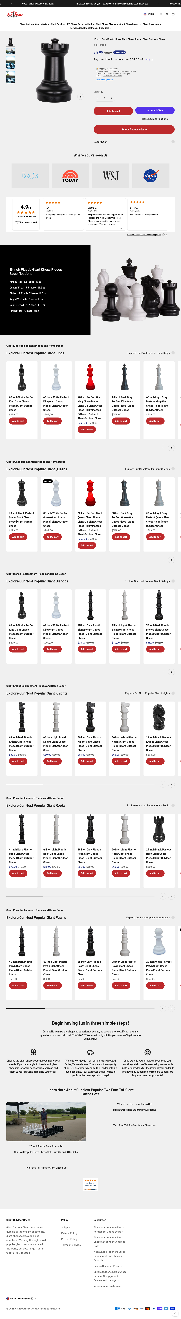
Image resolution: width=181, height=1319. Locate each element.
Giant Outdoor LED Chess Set (65, 24)
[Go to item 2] (10, 51)
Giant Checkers (151, 24)
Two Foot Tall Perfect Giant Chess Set (134, 1125)
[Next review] (172, 212)
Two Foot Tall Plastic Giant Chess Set (46, 1167)
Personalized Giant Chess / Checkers (89, 27)
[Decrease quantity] (97, 98)
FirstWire (54, 1308)
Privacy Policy (69, 1238)
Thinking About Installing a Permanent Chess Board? (109, 1229)
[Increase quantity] (111, 98)
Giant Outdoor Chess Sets (33, 24)
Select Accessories (133, 129)
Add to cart (18, 420)
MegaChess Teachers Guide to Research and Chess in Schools (109, 1256)
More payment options (155, 118)
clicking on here (113, 1035)
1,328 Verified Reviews (26, 216)
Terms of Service (71, 1244)
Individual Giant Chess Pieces (100, 24)
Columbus (113, 69)
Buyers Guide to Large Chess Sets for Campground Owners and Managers (110, 1276)
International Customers (108, 1286)
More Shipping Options (104, 79)
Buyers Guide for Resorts (108, 1265)
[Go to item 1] (10, 42)
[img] (26, 212)
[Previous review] (9, 212)
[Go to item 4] (10, 77)
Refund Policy (69, 1233)
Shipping (66, 1227)
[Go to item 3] (10, 62)
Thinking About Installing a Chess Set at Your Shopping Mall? (109, 1241)
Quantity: (99, 91)
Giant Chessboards (129, 24)
